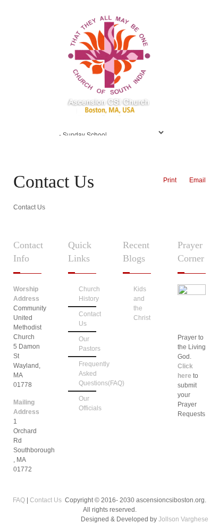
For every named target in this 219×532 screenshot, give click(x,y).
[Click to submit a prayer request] (192, 293)
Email (197, 180)
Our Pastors (87, 343)
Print (169, 180)
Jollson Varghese (183, 519)
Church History (87, 293)
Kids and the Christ (141, 303)
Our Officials (87, 403)
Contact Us (87, 318)
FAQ (20, 500)
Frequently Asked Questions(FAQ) (87, 373)
